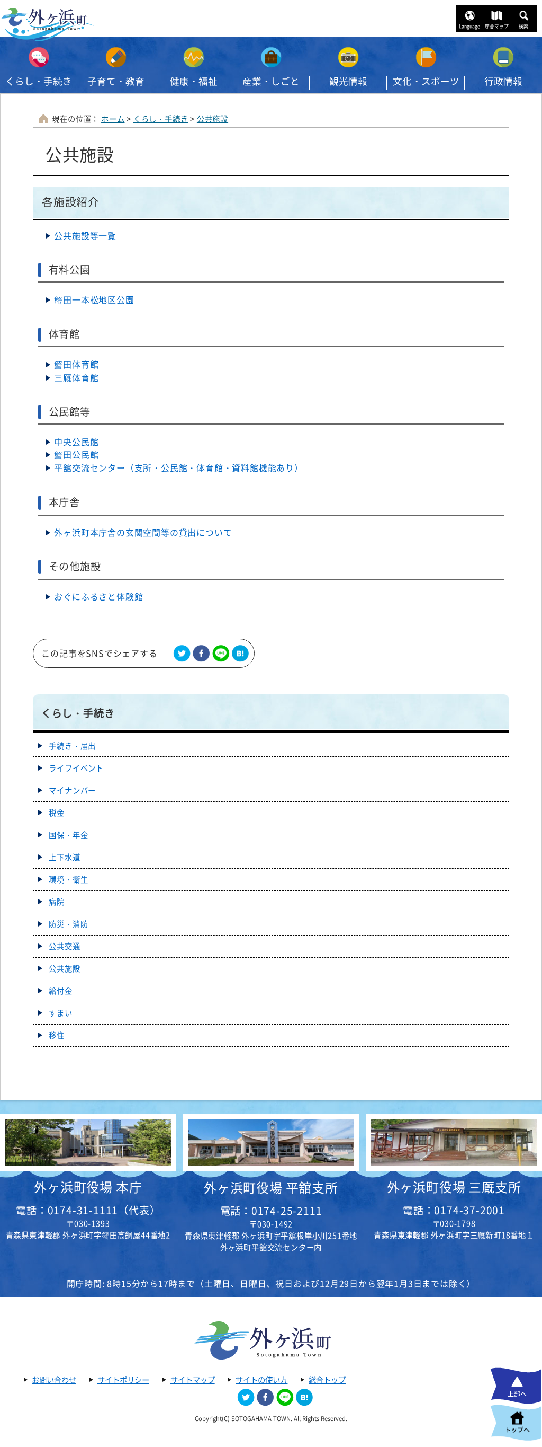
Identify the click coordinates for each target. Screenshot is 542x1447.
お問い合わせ (54, 1380)
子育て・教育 (115, 81)
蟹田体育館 (76, 364)
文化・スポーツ (426, 81)
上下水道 (64, 857)
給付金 (60, 990)
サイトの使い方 (261, 1380)
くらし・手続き (38, 81)
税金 (57, 812)
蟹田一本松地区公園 (94, 299)
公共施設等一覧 (85, 235)
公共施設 (212, 119)
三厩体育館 (76, 377)
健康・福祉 (194, 81)
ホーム (112, 119)
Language (469, 26)
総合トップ (327, 1380)
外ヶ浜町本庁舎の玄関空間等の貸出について (143, 532)
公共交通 (64, 946)
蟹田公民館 (76, 454)
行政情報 (503, 81)
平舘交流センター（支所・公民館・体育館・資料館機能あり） (178, 467)
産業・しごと (271, 81)
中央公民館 (76, 441)
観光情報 (348, 81)
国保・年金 (68, 835)
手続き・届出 (72, 746)
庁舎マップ (497, 26)
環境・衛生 (68, 879)
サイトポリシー (123, 1380)
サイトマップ (192, 1380)
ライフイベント (76, 768)
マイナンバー (72, 790)
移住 (57, 1035)
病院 (57, 901)
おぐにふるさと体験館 (98, 596)
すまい (60, 1013)
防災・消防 (68, 924)
